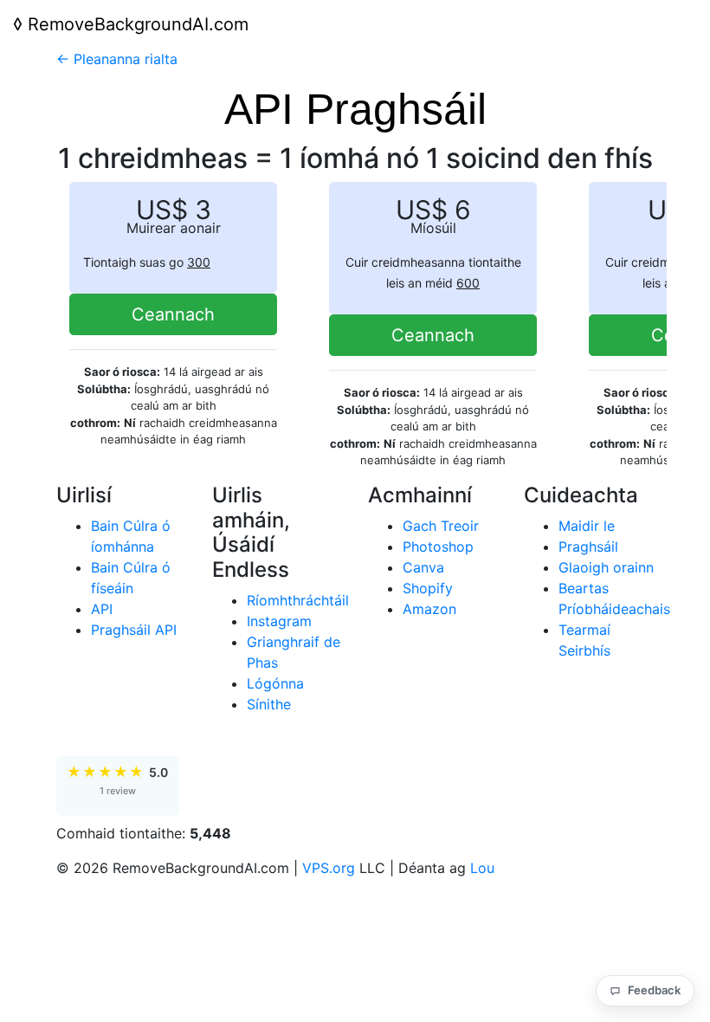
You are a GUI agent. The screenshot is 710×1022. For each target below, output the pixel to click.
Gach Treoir (441, 525)
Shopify (428, 588)
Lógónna (275, 683)
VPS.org (328, 867)
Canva (423, 567)
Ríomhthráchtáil (298, 600)
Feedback (654, 990)
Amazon (429, 609)
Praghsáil (588, 546)
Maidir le (586, 525)
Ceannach (173, 314)
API (102, 609)
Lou (482, 867)
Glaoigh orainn (606, 567)
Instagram (279, 621)
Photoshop (438, 546)
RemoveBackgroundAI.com (130, 24)
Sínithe (269, 704)
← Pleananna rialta (117, 59)
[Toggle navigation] (673, 24)
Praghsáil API (134, 629)
